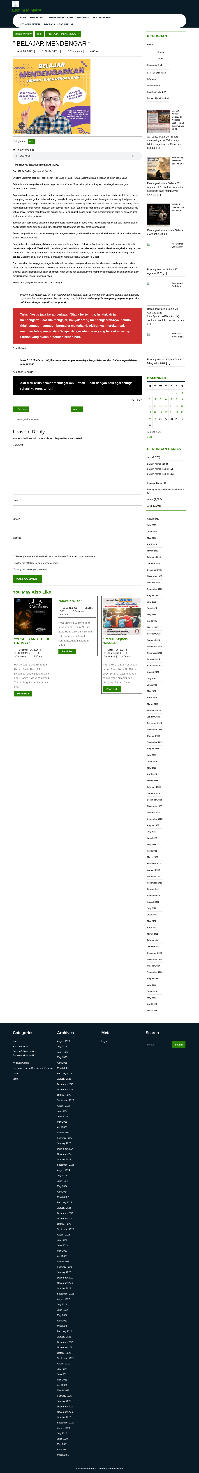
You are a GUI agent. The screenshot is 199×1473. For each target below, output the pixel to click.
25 (155, 419)
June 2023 (152, 761)
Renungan (36, 17)
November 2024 (154, 653)
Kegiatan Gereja (154, 483)
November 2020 (154, 959)
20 (165, 412)
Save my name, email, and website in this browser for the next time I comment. (55, 556)
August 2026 (153, 519)
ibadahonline (101, 17)
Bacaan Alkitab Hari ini (58, 24)
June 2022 (152, 838)
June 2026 (152, 531)
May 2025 (151, 614)
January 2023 (153, 793)
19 (160, 412)
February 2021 (154, 940)
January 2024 (153, 717)
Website (17, 537)
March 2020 (152, 1010)
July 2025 (151, 602)
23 (182, 412)
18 (155, 412)
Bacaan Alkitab (154, 464)
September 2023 (154, 742)
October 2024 (153, 659)
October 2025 (153, 583)
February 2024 (154, 710)
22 (176, 412)
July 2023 (151, 755)
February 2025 (154, 634)
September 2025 (154, 589)
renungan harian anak (28, 419)
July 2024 (151, 678)
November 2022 (154, 806)
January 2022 (153, 870)
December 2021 (154, 876)
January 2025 (153, 640)
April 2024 (152, 697)
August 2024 (153, 672)
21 (171, 412)
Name (17, 500)
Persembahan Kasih (61, 17)
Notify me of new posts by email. (32, 569)
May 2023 (151, 768)
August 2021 (153, 902)
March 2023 (152, 780)
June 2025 (152, 608)
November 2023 (154, 729)
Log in (104, 1041)
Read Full (24, 694)
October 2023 (153, 736)
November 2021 (154, 883)
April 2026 (152, 544)
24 (149, 419)
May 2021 (151, 921)
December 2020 (154, 953)
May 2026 (151, 538)
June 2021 (152, 915)
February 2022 (154, 863)
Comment (18, 445)
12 (160, 406)
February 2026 (154, 557)
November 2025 (154, 576)
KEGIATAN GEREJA (30, 24)
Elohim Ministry (26, 10)
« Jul (149, 437)
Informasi (83, 17)
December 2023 (154, 723)
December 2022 (154, 800)
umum (150, 499)
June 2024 (152, 685)
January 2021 (153, 947)
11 (155, 406)
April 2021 (152, 927)
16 (182, 406)
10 (149, 406)
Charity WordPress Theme (90, 1468)
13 (165, 406)
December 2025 (154, 570)
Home (23, 17)
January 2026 (153, 563)
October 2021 (153, 889)
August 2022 (153, 825)
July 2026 (151, 525)
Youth (160, 58)
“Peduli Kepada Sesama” (115, 641)
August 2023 (153, 749)
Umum (160, 52)
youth (150, 506)
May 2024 (151, 691)
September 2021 (154, 895)
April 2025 (152, 621)
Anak (159, 65)
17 (149, 412)
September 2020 (154, 972)
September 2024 (154, 666)
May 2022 (151, 844)
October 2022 (153, 812)
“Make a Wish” (70, 601)
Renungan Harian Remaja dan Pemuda (165, 489)
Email (16, 519)
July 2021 (151, 908)
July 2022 (151, 832)
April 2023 (152, 774)
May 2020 (151, 998)
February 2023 (154, 787)
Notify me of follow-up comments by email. (37, 563)
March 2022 (152, 857)
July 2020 (151, 985)
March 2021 (152, 934)
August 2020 (153, 978)
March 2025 (152, 627)
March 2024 (152, 704)
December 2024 (154, 646)
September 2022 (154, 819)
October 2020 (153, 966)
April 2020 (152, 1004)
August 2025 (153, 595)
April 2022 (152, 851)
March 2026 (152, 551)
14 (171, 406)
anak (39, 34)
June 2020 (152, 991)
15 (176, 406)
